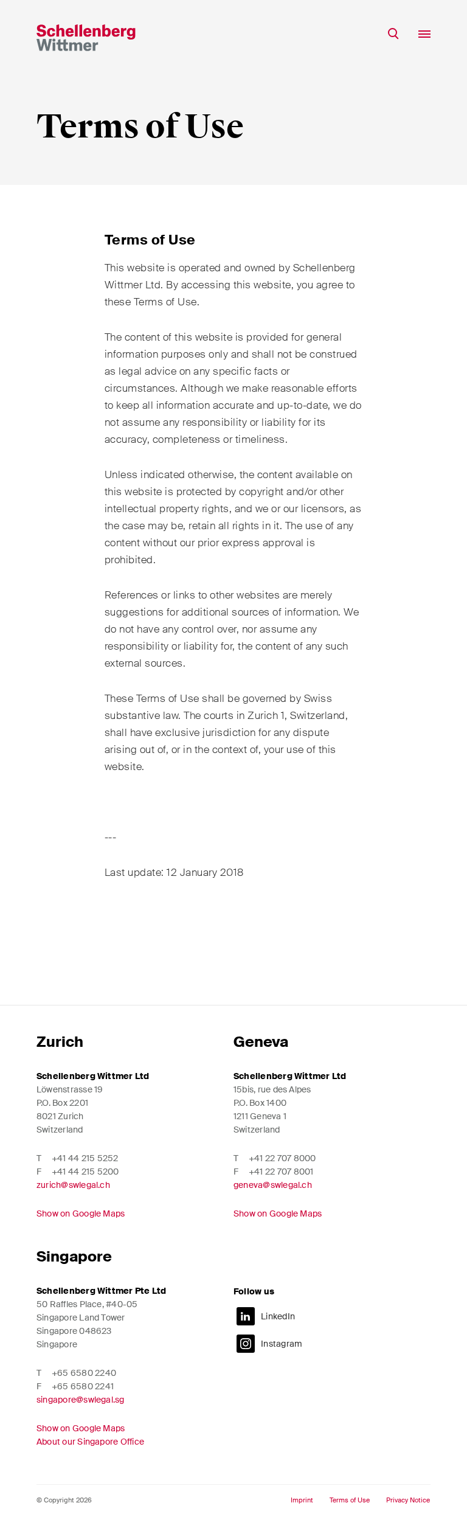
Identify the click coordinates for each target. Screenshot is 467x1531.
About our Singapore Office (90, 1441)
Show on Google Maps (80, 1213)
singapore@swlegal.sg (80, 1399)
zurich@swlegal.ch (73, 1184)
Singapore (74, 1256)
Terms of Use (350, 1500)
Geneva (261, 1041)
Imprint (302, 1500)
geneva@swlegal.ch (273, 1184)
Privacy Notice (408, 1500)
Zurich (59, 1041)
